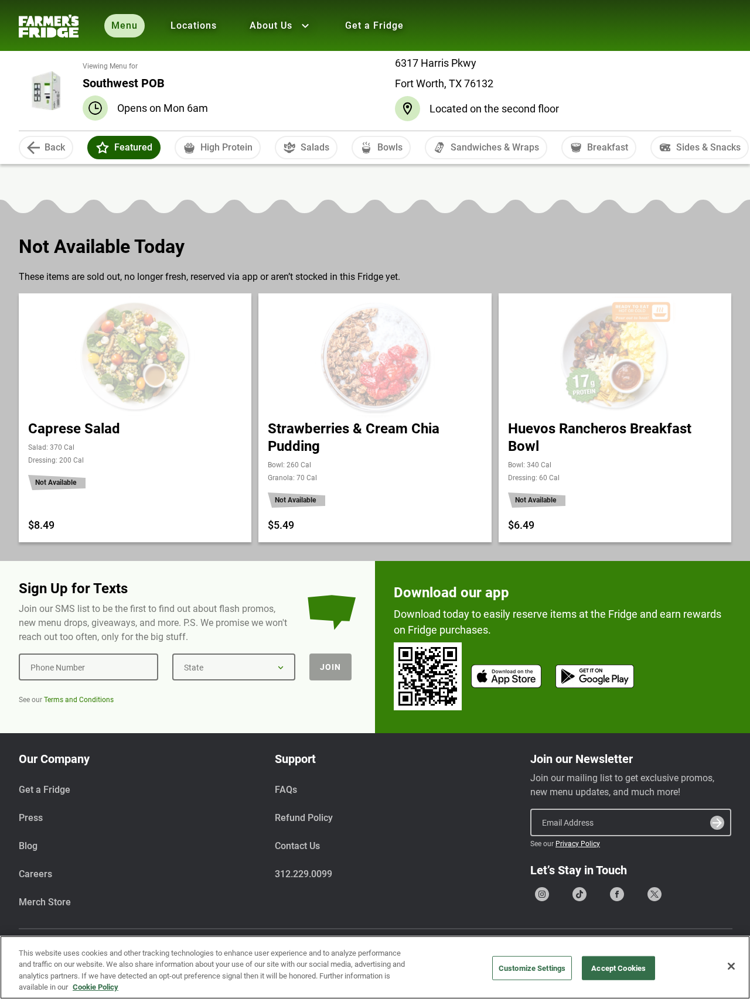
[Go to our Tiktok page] (579, 894)
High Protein (226, 147)
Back (55, 147)
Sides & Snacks (708, 147)
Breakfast (607, 147)
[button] (103, 148)
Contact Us (297, 845)
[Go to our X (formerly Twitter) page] (654, 894)
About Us (271, 25)
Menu (124, 25)
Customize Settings (532, 968)
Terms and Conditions (79, 700)
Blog (28, 845)
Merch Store (45, 902)
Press (31, 817)
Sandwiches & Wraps (495, 147)
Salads (315, 147)
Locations (194, 25)
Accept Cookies (618, 968)
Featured (133, 147)
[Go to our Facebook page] (617, 894)
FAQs (286, 789)
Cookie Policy (95, 987)
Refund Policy (304, 817)
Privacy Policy (577, 844)
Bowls (390, 147)
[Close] (731, 966)
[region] (375, 967)
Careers (35, 874)
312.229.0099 (303, 874)
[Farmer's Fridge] (49, 26)
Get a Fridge (374, 25)
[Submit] (717, 823)
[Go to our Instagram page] (542, 894)
